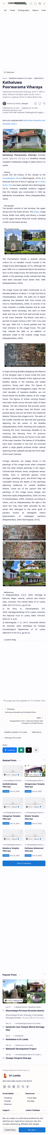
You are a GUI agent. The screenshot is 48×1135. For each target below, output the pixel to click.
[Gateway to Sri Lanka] (16, 3)
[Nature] (35, 10)
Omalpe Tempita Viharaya (18, 1058)
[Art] (5, 10)
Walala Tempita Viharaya (32, 817)
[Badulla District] (22, 1007)
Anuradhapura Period (12, 178)
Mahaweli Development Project (21, 1048)
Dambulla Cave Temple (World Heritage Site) (25, 1028)
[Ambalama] (19, 1036)
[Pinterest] (14, 1087)
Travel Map (31, 1098)
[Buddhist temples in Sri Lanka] (16, 732)
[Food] (43, 10)
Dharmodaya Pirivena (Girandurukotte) (25, 1010)
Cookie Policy (9, 1130)
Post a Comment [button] (24, 863)
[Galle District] (36, 732)
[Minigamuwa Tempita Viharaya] (35, 771)
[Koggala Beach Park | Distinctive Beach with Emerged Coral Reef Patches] (24, 720)
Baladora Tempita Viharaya (11, 849)
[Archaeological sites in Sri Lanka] (16, 812)
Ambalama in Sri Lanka (17, 1039)
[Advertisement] (24, 40)
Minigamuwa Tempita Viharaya (35, 785)
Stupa (36, 211)
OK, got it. (32, 1130)
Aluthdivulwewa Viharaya (10, 785)
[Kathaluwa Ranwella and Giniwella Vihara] (24, 710)
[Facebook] (4, 1087)
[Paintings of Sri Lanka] (13, 737)
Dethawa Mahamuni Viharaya (34, 849)
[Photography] (24, 10)
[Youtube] (9, 1087)
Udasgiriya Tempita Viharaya (11, 817)
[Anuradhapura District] (13, 780)
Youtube (7, 1101)
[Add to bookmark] (21, 767)
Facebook (8, 1098)
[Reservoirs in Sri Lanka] (24, 1045)
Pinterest (8, 1104)
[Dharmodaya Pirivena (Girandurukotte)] (24, 991)
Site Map (30, 1101)
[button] (4, 3)
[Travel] (12, 10)
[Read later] (35, 103)
